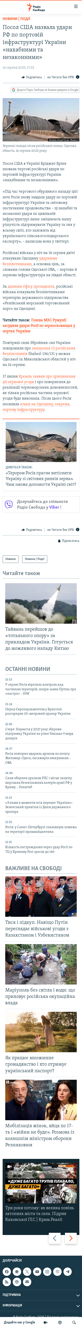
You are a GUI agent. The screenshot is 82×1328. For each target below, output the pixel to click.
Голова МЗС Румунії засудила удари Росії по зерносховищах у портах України (39, 325)
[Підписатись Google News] (17, 1272)
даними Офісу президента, (32, 287)
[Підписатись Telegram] (67, 1272)
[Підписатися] (27, 1282)
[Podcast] (17, 1282)
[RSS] (7, 1282)
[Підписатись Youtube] (37, 1272)
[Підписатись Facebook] (7, 1272)
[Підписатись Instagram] (47, 1272)
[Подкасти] (59, 1322)
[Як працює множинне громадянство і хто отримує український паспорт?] (41, 1032)
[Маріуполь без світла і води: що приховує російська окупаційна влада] (41, 964)
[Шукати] (74, 1322)
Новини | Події (16, 19)
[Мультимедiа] (45, 1322)
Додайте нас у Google (19, 1322)
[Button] (31, 77)
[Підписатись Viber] (57, 1272)
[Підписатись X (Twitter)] (27, 1272)
